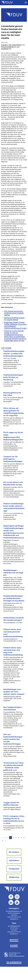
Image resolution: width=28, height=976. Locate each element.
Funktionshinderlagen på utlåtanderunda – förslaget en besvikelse (13, 598)
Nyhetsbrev (14, 860)
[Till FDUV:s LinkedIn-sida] (11, 902)
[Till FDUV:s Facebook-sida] (11, 897)
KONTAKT (14, 940)
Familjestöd (14, 869)
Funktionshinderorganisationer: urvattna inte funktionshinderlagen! (13, 353)
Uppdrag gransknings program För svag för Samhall (14, 319)
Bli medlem (14, 852)
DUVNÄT (14, 945)
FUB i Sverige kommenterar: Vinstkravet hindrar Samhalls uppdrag (14, 313)
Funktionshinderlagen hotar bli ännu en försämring (13, 377)
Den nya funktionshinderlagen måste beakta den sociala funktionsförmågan (13, 739)
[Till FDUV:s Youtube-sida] (17, 902)
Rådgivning (14, 877)
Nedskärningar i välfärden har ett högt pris (13, 572)
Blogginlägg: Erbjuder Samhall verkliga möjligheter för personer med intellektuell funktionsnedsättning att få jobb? (15, 325)
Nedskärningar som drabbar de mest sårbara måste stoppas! (13, 691)
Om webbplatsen (14, 962)
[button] (25, 2)
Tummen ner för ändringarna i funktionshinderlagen (13, 458)
